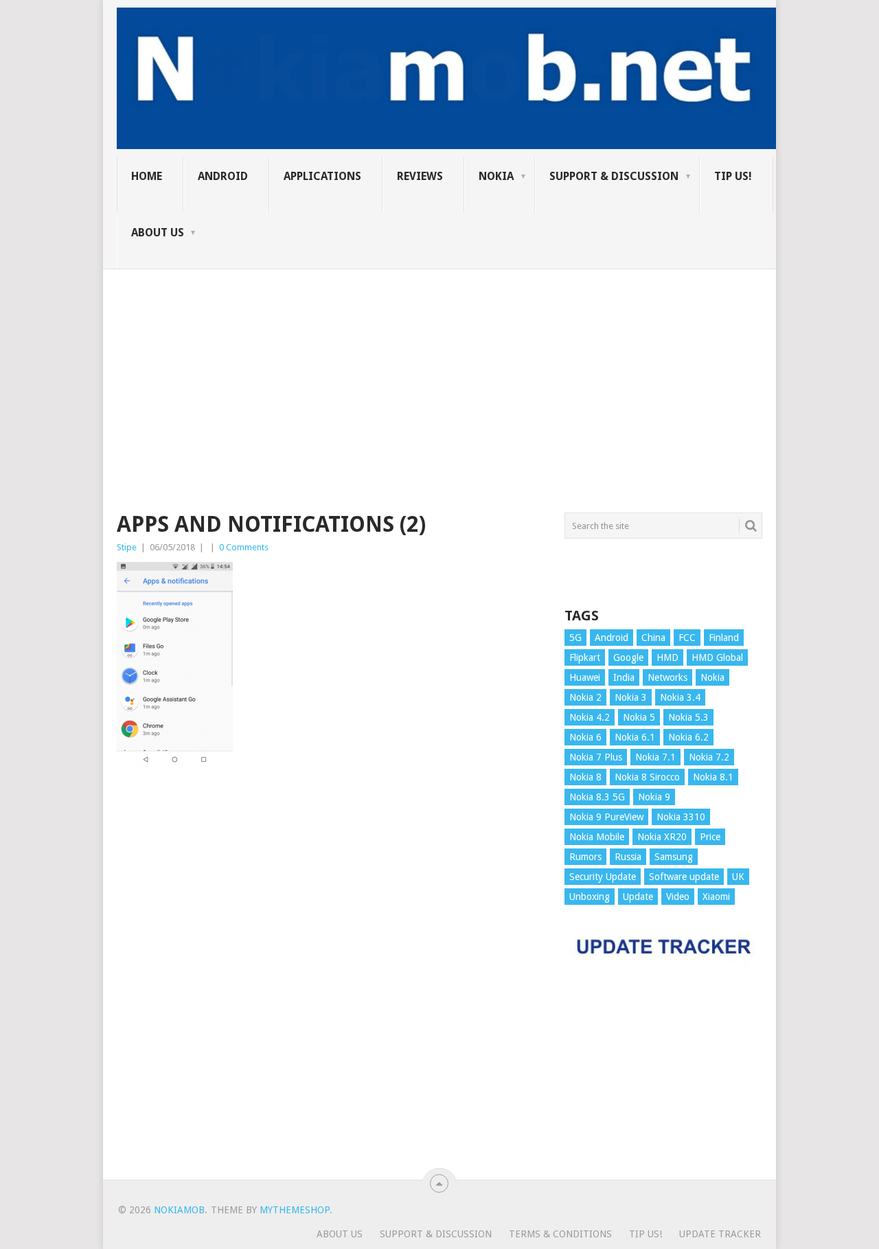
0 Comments (244, 547)
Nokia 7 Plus (595, 757)
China (653, 637)
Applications (322, 176)
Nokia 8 (585, 777)
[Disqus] (330, 980)
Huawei (584, 677)
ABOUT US (157, 232)
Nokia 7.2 (709, 757)
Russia (628, 856)
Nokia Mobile (596, 836)
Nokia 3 (631, 697)
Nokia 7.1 (655, 757)
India (624, 677)
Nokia (496, 176)
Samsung (673, 856)
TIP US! (733, 176)
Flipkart (584, 657)
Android (223, 176)
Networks (667, 677)
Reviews (420, 176)
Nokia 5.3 (688, 717)
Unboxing (589, 896)
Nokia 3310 (681, 816)
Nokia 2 (585, 697)
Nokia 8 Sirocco (647, 777)
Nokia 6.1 (635, 737)
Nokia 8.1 (713, 777)
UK (738, 876)
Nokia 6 (585, 737)
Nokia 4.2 (589, 717)
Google (628, 657)
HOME (146, 176)
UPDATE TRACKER (720, 1233)
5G (575, 637)
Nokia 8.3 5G (597, 796)
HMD (667, 657)
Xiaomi (716, 896)
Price (710, 836)
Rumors (585, 856)
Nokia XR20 (662, 836)
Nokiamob (179, 1209)
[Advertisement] (439, 365)
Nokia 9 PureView (606, 816)
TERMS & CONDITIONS (560, 1233)
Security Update (602, 876)
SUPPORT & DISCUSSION (613, 176)
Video (677, 896)
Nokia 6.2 (688, 737)
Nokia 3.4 (680, 697)
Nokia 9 (654, 796)
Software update (684, 876)
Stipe (127, 547)
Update (638, 896)
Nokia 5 (639, 717)
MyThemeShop (295, 1209)
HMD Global (717, 657)
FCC (687, 637)
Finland (724, 637)
